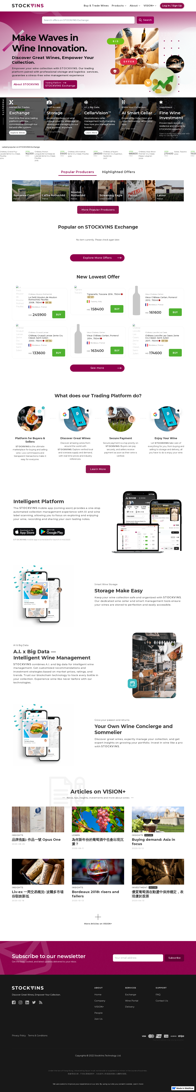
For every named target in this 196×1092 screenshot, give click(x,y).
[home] (27, 5)
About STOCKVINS (26, 84)
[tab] (77, 172)
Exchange (130, 994)
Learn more (138, 1084)
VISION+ (99, 1006)
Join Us (98, 1019)
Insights (17, 835)
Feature (148, 835)
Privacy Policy (19, 1035)
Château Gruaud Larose (38, 332)
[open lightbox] (19, 297)
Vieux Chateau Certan (154, 294)
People (98, 1013)
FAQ (158, 994)
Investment (140, 887)
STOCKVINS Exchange (29, 147)
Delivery (129, 1006)
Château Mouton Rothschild (40, 294)
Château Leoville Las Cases (156, 332)
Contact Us (162, 1000)
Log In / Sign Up (172, 5)
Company (99, 1000)
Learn (76, 835)
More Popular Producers (98, 209)
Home (97, 994)
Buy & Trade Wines (96, 5)
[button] (119, 5)
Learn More (98, 469)
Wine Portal (131, 1000)
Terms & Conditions (37, 1035)
